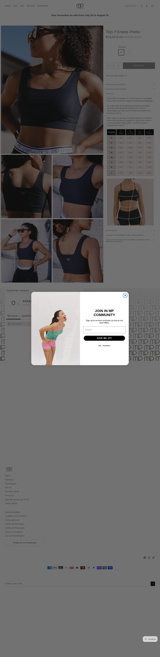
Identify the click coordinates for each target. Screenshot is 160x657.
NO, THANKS (104, 346)
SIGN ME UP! (104, 338)
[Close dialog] (125, 295)
